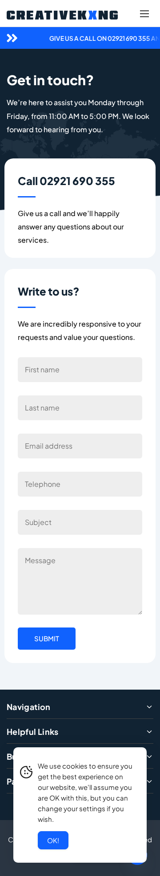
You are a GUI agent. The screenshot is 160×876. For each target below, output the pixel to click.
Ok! (53, 840)
